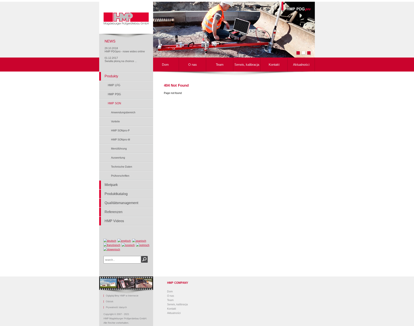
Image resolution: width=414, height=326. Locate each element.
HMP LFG (114, 85)
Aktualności (301, 64)
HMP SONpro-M (120, 139)
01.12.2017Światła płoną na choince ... (121, 59)
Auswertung (118, 157)
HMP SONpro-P (120, 130)
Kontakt (274, 64)
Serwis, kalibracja (246, 64)
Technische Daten (121, 166)
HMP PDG (114, 94)
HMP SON (114, 103)
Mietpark (111, 185)
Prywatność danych (116, 307)
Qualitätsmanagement (121, 203)
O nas (192, 64)
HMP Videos (114, 221)
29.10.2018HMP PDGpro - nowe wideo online (125, 50)
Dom (165, 64)
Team (220, 64)
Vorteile (115, 121)
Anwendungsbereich (123, 112)
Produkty (111, 76)
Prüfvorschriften (120, 175)
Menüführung (119, 148)
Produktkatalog (116, 194)
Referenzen (113, 212)
